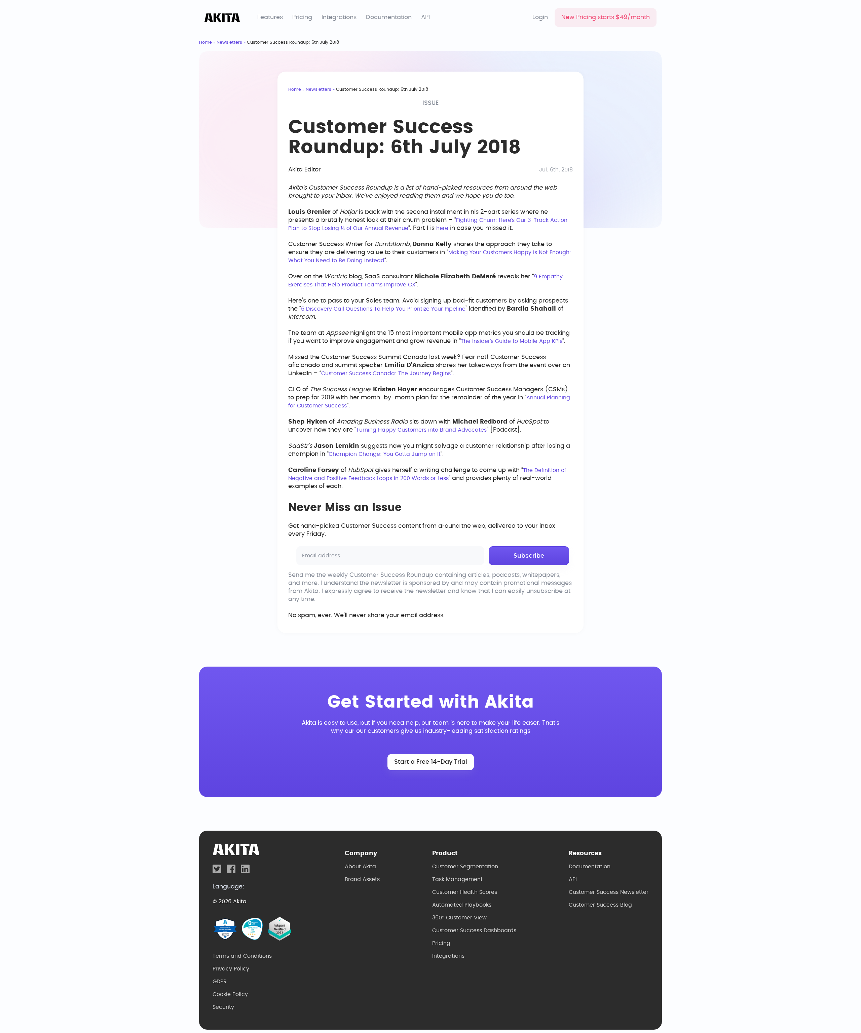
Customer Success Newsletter (608, 892)
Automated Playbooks (461, 905)
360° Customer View (459, 917)
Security (223, 1007)
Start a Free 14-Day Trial (430, 762)
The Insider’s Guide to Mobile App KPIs (511, 341)
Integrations (339, 17)
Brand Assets (362, 879)
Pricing (302, 17)
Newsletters (229, 42)
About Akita (360, 866)
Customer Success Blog (600, 905)
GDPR (220, 981)
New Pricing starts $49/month (605, 17)
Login (540, 17)
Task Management (457, 879)
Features (270, 17)
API (425, 17)
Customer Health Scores (464, 892)
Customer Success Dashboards (474, 930)
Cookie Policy (230, 994)
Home (205, 42)
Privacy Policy (231, 968)
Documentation (389, 17)
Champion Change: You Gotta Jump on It (385, 454)
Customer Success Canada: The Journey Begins (386, 373)
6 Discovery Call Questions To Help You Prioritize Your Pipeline (383, 309)
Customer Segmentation (465, 866)
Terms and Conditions (242, 956)
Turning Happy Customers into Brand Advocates (421, 430)
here (442, 228)
